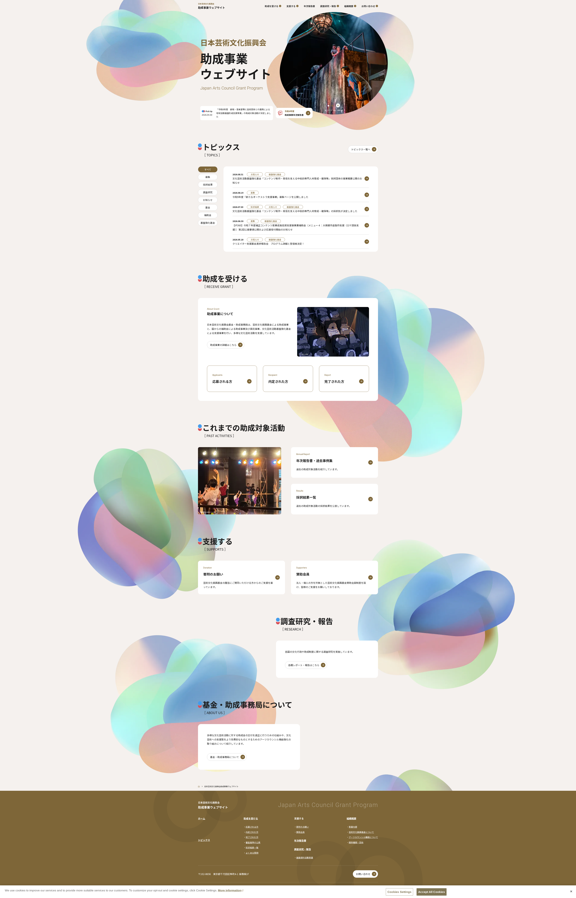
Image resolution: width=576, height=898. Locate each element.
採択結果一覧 (252, 847)
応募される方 (252, 826)
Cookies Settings (399, 891)
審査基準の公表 (253, 842)
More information (229, 890)
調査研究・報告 (302, 849)
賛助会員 (300, 832)
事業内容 (353, 826)
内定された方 (252, 832)
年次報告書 (300, 840)
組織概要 (351, 818)
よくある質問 (252, 852)
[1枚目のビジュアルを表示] (328, 105)
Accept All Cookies (431, 891)
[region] (334, 64)
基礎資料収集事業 (304, 857)
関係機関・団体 (356, 842)
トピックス (204, 840)
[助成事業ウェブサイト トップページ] (199, 786)
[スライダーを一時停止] (338, 105)
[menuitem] (309, 6)
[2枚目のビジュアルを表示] (332, 105)
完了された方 (252, 837)
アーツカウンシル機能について (363, 837)
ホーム (201, 818)
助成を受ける (251, 818)
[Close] (571, 891)
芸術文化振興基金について (361, 832)
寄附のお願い (302, 826)
